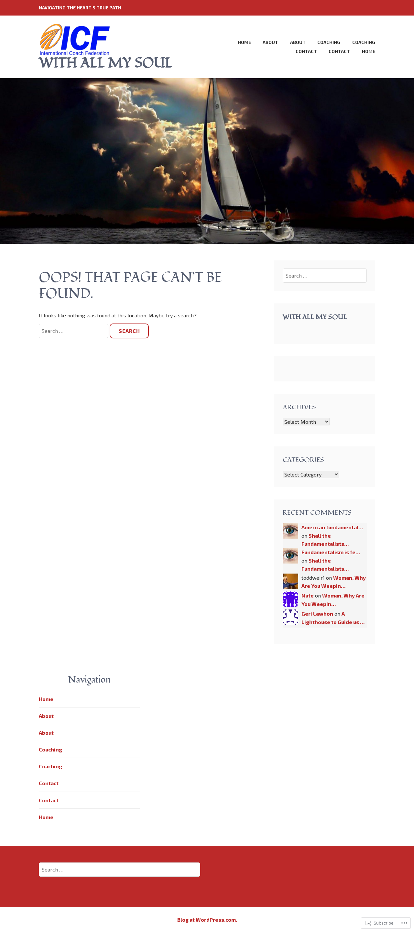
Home (244, 42)
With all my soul (105, 63)
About (270, 42)
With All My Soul (315, 317)
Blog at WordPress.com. (207, 919)
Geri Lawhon (317, 613)
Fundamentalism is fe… (330, 552)
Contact (306, 51)
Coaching (328, 42)
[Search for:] (74, 331)
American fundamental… (332, 527)
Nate (307, 595)
